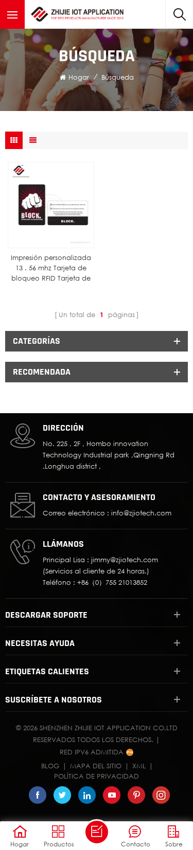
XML (139, 766)
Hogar (78, 77)
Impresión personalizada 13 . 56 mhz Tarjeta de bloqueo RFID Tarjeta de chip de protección (51, 268)
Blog (50, 766)
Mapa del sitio (95, 766)
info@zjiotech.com (141, 513)
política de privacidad (96, 776)
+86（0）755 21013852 (112, 582)
